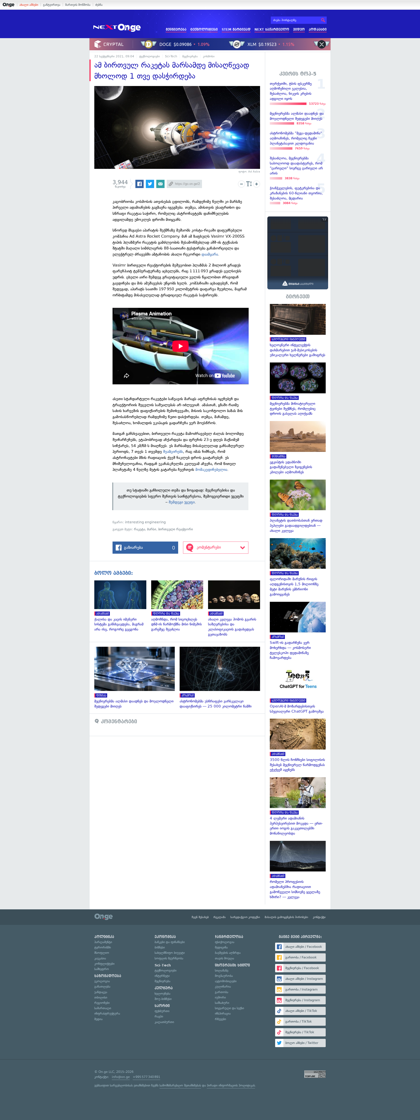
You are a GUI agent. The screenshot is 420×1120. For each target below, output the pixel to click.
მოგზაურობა (224, 976)
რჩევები (220, 1019)
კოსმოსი (209, 56)
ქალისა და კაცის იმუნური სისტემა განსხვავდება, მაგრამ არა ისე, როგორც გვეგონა (122, 606)
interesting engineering (145, 522)
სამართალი (102, 1008)
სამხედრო (101, 969)
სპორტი (162, 1006)
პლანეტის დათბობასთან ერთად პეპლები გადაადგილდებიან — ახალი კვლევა (298, 506)
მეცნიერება (176, 29)
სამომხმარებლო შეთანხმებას (180, 1085)
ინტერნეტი (162, 976)
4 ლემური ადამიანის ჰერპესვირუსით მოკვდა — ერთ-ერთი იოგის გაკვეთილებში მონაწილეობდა (298, 806)
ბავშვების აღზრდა (228, 953)
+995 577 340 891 (146, 1077)
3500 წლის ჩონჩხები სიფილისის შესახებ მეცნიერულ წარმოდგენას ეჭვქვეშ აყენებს (298, 745)
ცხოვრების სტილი (232, 965)
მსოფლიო (101, 953)
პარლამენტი (103, 942)
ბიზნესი (160, 947)
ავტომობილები (225, 981)
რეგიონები (102, 1003)
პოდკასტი (318, 29)
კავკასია (100, 958)
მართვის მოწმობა (77, 5)
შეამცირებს (173, 451)
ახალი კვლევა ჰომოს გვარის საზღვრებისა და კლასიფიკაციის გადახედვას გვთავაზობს (236, 608)
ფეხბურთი (162, 1011)
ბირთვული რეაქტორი (175, 529)
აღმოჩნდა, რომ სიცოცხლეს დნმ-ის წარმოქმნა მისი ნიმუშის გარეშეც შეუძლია (179, 606)
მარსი (151, 529)
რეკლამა (219, 917)
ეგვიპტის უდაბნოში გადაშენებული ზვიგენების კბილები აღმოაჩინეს (298, 448)
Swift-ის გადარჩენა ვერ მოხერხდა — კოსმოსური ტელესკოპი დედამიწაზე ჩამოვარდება (298, 631)
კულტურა (164, 988)
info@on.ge (121, 1077)
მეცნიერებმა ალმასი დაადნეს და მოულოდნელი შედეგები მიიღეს (137, 678)
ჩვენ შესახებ (200, 917)
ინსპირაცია (223, 1013)
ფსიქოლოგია (224, 942)
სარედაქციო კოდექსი (245, 917)
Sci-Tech (171, 56)
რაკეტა (139, 529)
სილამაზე (221, 970)
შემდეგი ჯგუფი (182, 502)
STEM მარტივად (236, 29)
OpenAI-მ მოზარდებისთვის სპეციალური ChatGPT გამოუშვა (298, 689)
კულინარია (223, 986)
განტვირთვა (51, 5)
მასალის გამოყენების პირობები (286, 917)
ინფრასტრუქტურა (107, 1013)
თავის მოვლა (224, 958)
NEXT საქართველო (271, 29)
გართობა (221, 992)
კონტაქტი (319, 917)
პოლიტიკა (104, 937)
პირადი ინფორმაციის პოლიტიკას (231, 1085)
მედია (98, 1019)
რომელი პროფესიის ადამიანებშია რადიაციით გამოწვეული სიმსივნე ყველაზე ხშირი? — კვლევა (298, 870)
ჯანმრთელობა (229, 937)
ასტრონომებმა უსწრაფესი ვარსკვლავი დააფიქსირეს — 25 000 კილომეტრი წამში (222, 678)
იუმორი (220, 997)
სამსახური (222, 1003)
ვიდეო (299, 29)
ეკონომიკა (165, 937)
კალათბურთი (164, 1022)
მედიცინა (221, 947)
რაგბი (159, 1016)
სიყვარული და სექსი (229, 1008)
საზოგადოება (107, 976)
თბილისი (100, 997)
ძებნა (99, 5)
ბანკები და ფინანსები (170, 942)
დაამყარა (209, 254)
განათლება (102, 986)
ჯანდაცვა (100, 992)
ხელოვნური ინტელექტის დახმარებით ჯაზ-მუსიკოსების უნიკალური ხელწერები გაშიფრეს (298, 331)
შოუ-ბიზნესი (163, 999)
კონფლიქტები (104, 963)
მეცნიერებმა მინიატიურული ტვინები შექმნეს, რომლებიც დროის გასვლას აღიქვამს (298, 389)
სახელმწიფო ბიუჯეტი (170, 953)
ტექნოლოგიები (204, 29)
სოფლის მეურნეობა (169, 958)
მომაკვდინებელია (211, 469)
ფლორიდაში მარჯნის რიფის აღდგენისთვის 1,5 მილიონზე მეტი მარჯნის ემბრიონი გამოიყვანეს (298, 567)
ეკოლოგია (102, 981)
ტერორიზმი (102, 947)
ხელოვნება (162, 993)
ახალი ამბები (28, 5)
